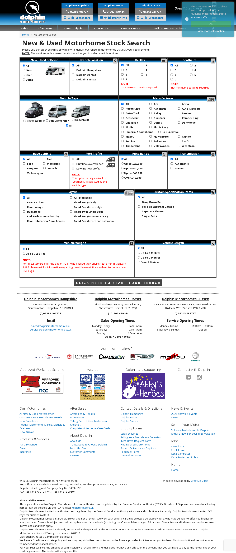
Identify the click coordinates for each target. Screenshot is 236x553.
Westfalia (188, 146)
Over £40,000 (132, 177)
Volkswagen (161, 146)
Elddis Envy (160, 127)
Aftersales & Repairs (82, 413)
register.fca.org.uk (82, 507)
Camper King (190, 118)
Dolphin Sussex (86, 79)
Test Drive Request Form (136, 441)
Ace (155, 104)
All (27, 65)
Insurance (25, 451)
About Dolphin (73, 28)
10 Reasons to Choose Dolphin (88, 444)
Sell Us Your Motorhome (170, 28)
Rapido (186, 136)
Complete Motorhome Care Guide (90, 428)
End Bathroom (42, 216)
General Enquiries (131, 455)
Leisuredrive (170, 132)
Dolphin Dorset (86, 74)
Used (28, 75)
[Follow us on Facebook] (188, 378)
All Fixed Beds (82, 197)
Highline (90, 164)
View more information (211, 31)
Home (26, 34)
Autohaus (159, 108)
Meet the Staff (78, 448)
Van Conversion (58, 120)
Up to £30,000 (133, 168)
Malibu (129, 136)
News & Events (130, 28)
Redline (130, 141)
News (174, 417)
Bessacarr (132, 118)
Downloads (178, 446)
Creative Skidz (199, 480)
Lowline (88, 168)
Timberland (132, 146)
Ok (211, 24)
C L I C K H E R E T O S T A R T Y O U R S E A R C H (118, 283)
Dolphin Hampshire (88, 70)
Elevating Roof (35, 121)
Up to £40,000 (133, 173)
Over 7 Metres (149, 262)
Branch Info (83, 17)
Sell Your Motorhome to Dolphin (190, 430)
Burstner (159, 118)
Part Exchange (28, 444)
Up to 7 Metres (150, 257)
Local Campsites (181, 453)
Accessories (77, 417)
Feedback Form (130, 451)
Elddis (129, 127)
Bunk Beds (33, 211)
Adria (185, 104)
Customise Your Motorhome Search (41, 417)
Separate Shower (153, 211)
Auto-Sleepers (191, 108)
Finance (24, 448)
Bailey (157, 113)
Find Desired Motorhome (135, 444)
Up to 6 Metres (150, 253)
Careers (75, 455)
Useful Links (178, 450)
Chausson (131, 122)
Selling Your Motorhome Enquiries (141, 437)
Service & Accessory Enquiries (138, 448)
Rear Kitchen (35, 202)
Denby (157, 122)
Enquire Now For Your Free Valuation (193, 433)
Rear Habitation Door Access (45, 221)
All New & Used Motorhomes (37, 413)
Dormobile (188, 122)
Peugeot (32, 168)
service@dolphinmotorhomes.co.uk (50, 329)
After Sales (45, 28)
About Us (75, 441)
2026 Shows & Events (184, 413)
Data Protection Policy (184, 457)
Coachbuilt (81, 120)
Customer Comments (83, 451)
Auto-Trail (132, 113)
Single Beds (149, 216)
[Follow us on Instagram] (199, 378)
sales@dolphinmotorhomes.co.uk (50, 326)
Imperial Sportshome (139, 132)
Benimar (187, 113)
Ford (29, 163)
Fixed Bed (84, 202)
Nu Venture (161, 136)
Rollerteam (160, 141)
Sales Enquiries (129, 433)
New (28, 70)
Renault (52, 168)
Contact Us (101, 28)
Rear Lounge (34, 207)
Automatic (181, 163)
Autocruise (132, 108)
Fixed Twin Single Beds (88, 211)
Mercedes (53, 163)
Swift (185, 141)
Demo (29, 79)
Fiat (49, 159)
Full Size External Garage (157, 206)
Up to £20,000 (133, 163)
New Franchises (29, 421)
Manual (179, 168)
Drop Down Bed (151, 202)
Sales (24, 28)
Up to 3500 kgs (35, 253)
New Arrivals (27, 432)
